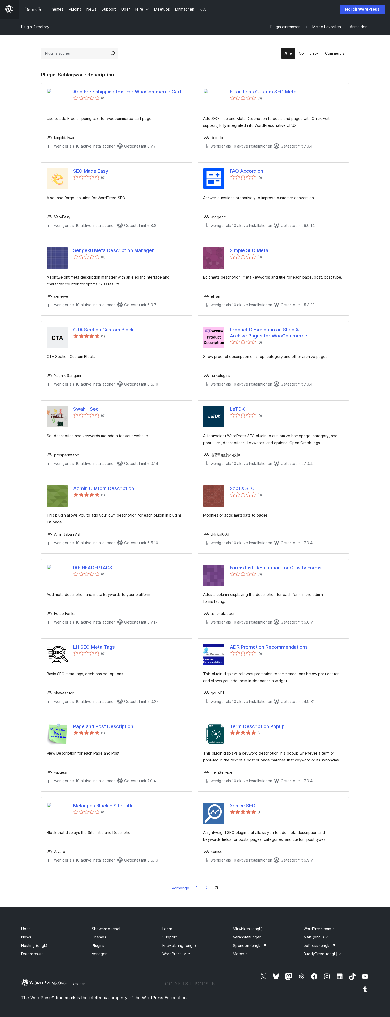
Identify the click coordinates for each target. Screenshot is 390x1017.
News (26, 937)
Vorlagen (99, 953)
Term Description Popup (257, 726)
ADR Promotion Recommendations (269, 647)
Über (25, 929)
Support (169, 937)
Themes (99, 937)
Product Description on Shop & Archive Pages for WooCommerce (268, 333)
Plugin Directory (35, 26)
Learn (167, 929)
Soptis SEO (242, 488)
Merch (241, 953)
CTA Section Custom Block (103, 329)
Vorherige (180, 888)
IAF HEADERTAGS (92, 567)
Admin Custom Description (103, 488)
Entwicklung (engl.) (179, 945)
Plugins (98, 945)
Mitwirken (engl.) (248, 929)
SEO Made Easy (90, 171)
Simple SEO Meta (249, 250)
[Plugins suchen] (113, 53)
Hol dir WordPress (362, 9)
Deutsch (78, 983)
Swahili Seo (86, 409)
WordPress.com (320, 929)
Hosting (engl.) (34, 945)
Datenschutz (32, 953)
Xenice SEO (242, 805)
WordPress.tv (176, 953)
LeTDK (237, 409)
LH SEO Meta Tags (94, 647)
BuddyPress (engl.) (323, 953)
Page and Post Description (103, 726)
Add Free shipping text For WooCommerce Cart (127, 91)
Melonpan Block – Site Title (103, 805)
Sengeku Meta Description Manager (113, 250)
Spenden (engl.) (249, 945)
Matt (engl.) (316, 937)
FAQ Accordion (246, 171)
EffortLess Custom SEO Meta (263, 91)
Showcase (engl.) (107, 929)
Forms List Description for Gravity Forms (276, 567)
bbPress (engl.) (319, 945)
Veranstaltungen (247, 937)
